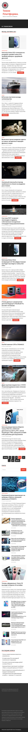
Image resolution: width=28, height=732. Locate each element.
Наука (3, 95)
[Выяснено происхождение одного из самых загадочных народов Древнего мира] (14, 128)
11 (23, 457)
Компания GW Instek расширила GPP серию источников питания (17, 532)
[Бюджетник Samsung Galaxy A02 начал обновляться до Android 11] (6, 636)
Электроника (5, 493)
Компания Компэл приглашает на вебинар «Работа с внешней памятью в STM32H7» (13, 497)
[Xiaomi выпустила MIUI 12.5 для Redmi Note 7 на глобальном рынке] (6, 644)
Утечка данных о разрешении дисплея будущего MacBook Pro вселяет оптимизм (13, 303)
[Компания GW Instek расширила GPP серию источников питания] (6, 535)
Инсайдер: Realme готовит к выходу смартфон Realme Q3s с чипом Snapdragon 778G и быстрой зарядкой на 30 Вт (18, 604)
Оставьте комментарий (6, 60)
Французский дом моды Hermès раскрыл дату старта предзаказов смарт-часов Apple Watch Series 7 (18, 625)
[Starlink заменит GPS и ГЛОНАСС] (14, 333)
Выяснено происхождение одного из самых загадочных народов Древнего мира (14, 141)
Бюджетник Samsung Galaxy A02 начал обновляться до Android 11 (18, 633)
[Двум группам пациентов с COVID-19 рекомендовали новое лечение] (14, 374)
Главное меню (8, 26)
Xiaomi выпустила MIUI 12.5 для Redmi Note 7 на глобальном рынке (18, 641)
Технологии (4, 50)
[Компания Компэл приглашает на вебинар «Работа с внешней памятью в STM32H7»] (14, 492)
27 (12, 460)
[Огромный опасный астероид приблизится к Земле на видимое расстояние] (14, 171)
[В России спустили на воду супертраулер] (14, 86)
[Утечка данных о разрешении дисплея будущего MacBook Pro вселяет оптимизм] (14, 292)
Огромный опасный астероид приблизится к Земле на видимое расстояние (13, 184)
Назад (5, 457)
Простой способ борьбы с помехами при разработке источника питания (18, 540)
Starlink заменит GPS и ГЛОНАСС (13, 344)
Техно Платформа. (10, 12)
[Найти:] (14, 469)
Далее (17, 460)
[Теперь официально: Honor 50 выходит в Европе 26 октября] (14, 580)
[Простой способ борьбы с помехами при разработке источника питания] (6, 543)
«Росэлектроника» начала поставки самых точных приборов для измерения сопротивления (18, 558)
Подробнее (20, 72)
